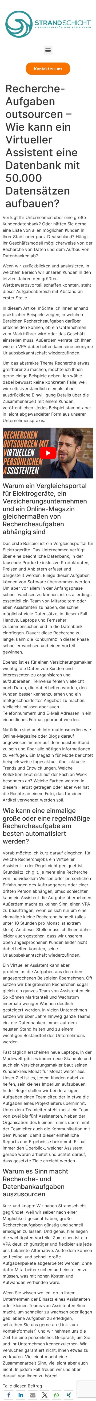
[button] (48, 50)
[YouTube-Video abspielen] (48, 453)
